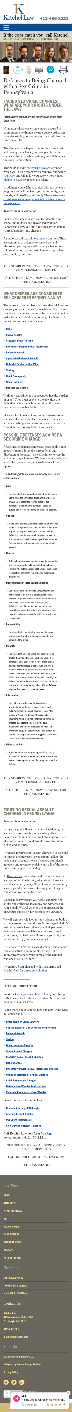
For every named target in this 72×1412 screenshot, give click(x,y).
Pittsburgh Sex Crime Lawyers (22, 1021)
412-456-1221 (54, 18)
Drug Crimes (11, 1226)
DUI (5, 1218)
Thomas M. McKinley (15, 1285)
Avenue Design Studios (29, 1364)
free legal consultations (29, 994)
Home (6, 1195)
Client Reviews (12, 1242)
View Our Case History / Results (23, 1125)
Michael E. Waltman (15, 1293)
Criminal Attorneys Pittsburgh (22, 1108)
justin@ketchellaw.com (15, 1337)
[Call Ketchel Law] (36, 36)
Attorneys (9, 1203)
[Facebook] (6, 1382)
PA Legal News (12, 1258)
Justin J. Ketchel (13, 1277)
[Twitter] (14, 1382)
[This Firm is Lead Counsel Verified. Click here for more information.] (50, 70)
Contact (8, 1250)
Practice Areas (12, 1211)
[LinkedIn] (21, 1382)
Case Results (11, 1234)
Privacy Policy (10, 1372)
